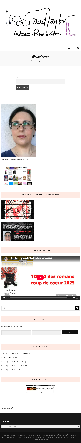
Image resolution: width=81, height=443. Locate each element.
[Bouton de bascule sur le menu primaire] (2, 48)
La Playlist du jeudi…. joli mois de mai (15, 366)
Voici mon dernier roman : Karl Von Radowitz (17, 353)
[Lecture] (4, 298)
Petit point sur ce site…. (11, 357)
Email (17, 78)
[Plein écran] (77, 298)
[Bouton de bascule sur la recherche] (78, 48)
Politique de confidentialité (40, 439)
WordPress (76, 437)
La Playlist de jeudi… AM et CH (12, 370)
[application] (40, 278)
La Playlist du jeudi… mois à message (15, 361)
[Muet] (74, 298)
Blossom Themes (60, 437)
